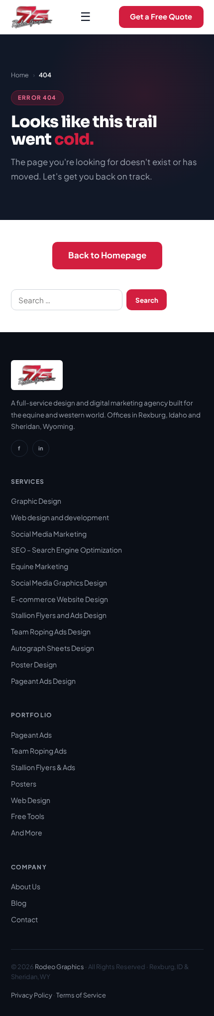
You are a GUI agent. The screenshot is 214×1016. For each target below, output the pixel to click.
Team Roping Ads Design (51, 631)
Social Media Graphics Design (59, 582)
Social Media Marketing (49, 533)
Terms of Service (81, 995)
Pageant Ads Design (43, 680)
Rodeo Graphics (59, 967)
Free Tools (27, 816)
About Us (25, 886)
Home (20, 75)
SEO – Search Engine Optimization (66, 549)
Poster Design (34, 664)
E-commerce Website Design (59, 599)
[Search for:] (67, 299)
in (40, 447)
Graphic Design (36, 500)
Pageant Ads (31, 734)
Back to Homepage (107, 255)
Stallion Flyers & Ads (43, 767)
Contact (24, 919)
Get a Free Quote (161, 16)
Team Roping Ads (39, 750)
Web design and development (60, 517)
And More (26, 832)
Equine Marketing (39, 566)
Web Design (30, 800)
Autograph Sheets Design (52, 647)
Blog (18, 902)
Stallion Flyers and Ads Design (59, 614)
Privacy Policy (31, 995)
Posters (23, 783)
